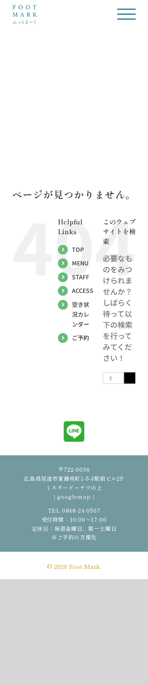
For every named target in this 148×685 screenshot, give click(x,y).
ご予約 (80, 337)
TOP (78, 249)
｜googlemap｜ (74, 496)
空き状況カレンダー (80, 314)
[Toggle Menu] (126, 14)
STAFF (80, 277)
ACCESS (82, 290)
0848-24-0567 (81, 510)
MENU (80, 263)
